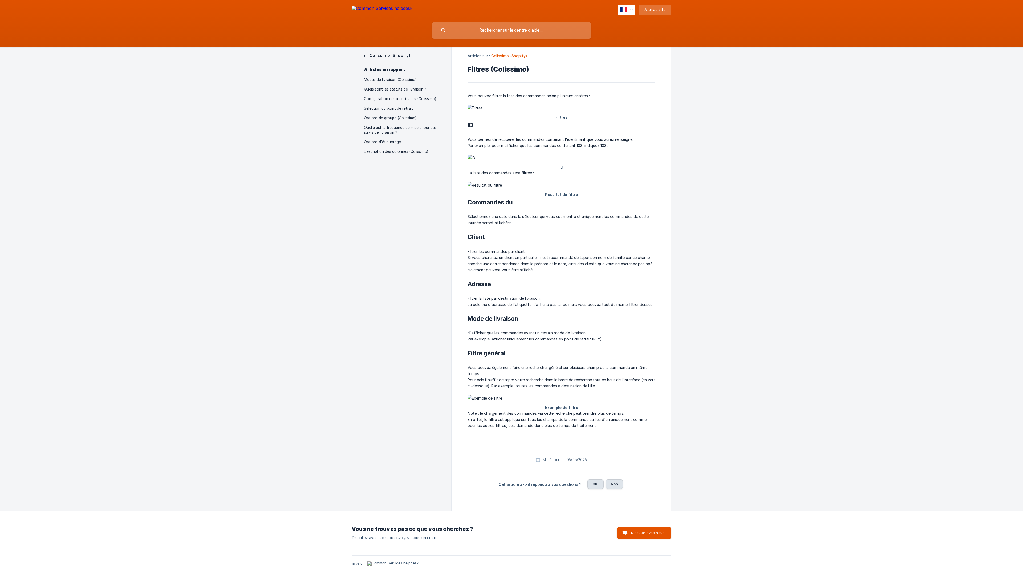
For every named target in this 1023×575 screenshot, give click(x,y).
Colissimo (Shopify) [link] (509, 56)
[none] (382, 9)
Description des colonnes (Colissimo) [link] (396, 151)
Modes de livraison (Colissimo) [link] (390, 79)
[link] (387, 55)
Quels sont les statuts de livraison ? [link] (395, 89)
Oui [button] (595, 484)
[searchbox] (511, 30)
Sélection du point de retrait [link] (388, 108)
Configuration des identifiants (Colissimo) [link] (400, 99)
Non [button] (614, 484)
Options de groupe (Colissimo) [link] (390, 118)
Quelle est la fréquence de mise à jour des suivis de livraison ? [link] (400, 129)
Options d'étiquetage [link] (382, 142)
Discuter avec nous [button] (647, 533)
